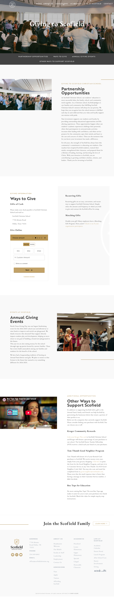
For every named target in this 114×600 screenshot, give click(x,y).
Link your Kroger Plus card (76, 437)
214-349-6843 (34, 554)
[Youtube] (20, 554)
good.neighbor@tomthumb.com (92, 472)
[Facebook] (12, 554)
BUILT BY (71, 593)
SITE (63, 593)
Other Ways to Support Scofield (57, 61)
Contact (108, 4)
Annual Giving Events (83, 56)
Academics (76, 4)
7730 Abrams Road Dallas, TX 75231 (35, 544)
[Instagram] (16, 554)
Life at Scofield (92, 4)
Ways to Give (60, 56)
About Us (48, 4)
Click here (96, 461)
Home (39, 4)
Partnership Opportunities (33, 56)
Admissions (62, 4)
